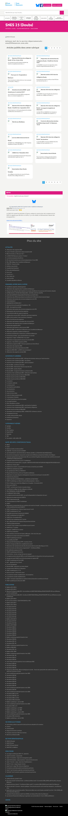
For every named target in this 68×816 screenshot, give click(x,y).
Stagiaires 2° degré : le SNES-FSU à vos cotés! (18, 337)
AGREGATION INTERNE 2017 (14, 303)
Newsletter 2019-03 (11, 611)
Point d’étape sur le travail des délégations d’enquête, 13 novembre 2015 (25, 483)
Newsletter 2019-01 (11, 607)
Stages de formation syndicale (14, 731)
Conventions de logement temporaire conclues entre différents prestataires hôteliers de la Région (31, 455)
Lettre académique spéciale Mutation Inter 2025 (18, 714)
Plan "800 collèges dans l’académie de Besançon (18, 262)
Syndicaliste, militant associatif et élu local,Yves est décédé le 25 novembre (25, 724)
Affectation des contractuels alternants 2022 (18, 348)
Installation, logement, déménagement (16, 287)
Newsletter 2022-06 (11, 675)
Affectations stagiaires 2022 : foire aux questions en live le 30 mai (23, 344)
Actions (8, 726)
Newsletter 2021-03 (11, 649)
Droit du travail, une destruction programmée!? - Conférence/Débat (23, 548)
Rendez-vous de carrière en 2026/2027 (16, 409)
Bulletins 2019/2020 (11, 625)
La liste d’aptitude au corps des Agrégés (16, 399)
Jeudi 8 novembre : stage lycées (14, 756)
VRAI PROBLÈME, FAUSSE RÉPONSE (16, 491)
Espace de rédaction (13, 814)
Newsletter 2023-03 (11, 681)
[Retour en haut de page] (6, 810)
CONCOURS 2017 (11, 301)
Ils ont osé (9, 272)
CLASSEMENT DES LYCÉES (13, 493)
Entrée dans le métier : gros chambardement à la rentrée (20, 336)
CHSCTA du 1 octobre (12, 527)
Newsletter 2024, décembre (13, 700)
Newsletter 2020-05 (11, 635)
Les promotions (10, 391)
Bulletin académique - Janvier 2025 (15, 702)
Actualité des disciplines (13, 268)
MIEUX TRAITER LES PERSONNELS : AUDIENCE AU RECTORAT (22, 479)
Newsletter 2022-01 (11, 657)
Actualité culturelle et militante (14, 280)
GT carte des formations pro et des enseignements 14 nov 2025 (22, 260)
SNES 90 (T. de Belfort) (12, 747)
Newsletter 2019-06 (11, 617)
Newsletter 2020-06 (11, 639)
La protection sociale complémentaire (16, 577)
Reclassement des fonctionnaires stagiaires (17, 311)
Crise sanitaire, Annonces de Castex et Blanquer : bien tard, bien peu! (24, 534)
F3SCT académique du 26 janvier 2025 (16, 581)
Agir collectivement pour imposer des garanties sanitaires (21, 521)
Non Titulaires (10, 430)
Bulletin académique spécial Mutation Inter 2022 (18, 653)
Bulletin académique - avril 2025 (14, 708)
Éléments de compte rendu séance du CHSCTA (18, 536)
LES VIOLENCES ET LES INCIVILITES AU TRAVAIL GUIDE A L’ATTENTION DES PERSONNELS (29, 453)
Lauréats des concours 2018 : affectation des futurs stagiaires (22, 315)
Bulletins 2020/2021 (11, 647)
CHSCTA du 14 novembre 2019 (14, 517)
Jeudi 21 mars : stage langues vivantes (16, 764)
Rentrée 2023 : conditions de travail (15, 365)
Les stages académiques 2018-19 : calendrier (18, 754)
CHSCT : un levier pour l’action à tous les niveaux (19, 487)
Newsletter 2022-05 (11, 668)
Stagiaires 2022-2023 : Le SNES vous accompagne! (19, 350)
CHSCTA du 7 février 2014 (13, 465)
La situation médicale (12, 383)
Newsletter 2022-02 (11, 659)
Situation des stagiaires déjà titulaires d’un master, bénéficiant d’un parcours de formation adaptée (31, 291)
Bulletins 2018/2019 (11, 619)
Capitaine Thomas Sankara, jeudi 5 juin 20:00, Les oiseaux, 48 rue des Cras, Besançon (27, 794)
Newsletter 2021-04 (11, 655)
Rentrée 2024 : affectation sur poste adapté (17, 566)
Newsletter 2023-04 (11, 683)
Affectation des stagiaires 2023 (14, 250)
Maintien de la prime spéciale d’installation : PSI (18, 305)
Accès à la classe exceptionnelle (14, 395)
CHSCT (8, 503)
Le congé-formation (12, 401)
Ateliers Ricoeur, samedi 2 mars (14, 778)
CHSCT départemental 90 (13, 499)
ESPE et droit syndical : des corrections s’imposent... (20, 317)
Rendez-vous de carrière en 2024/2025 (16, 379)
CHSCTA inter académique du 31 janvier (16, 519)
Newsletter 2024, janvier (12, 693)
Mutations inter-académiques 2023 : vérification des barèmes (22, 373)
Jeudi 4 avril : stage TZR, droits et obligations (18, 766)
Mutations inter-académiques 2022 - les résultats (19, 360)
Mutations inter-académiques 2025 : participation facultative (22, 405)
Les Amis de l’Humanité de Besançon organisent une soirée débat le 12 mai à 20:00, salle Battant (30, 796)
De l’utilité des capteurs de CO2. (14, 550)
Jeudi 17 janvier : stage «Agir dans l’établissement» (19, 762)
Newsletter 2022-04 (11, 665)
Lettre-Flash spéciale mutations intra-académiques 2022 (20, 661)
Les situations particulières (13, 387)
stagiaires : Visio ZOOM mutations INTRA (17, 342)
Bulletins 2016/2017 (11, 603)
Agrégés (9, 426)
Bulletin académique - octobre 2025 (15, 712)
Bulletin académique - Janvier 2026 (15, 718)
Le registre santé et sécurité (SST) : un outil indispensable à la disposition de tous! (27, 495)
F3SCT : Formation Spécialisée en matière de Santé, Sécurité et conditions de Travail (27, 579)
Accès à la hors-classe (12, 393)
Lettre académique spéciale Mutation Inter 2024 (18, 687)
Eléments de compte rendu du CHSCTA (16, 497)
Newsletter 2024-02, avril (13, 696)
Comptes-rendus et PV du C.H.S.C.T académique (19, 460)
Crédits (61, 806)
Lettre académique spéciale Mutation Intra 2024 (18, 692)
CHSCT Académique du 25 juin (14, 538)
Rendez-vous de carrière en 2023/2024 (16, 377)
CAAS (8, 447)
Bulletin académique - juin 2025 (14, 710)
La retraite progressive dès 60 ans (15, 258)
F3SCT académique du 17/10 (14, 570)
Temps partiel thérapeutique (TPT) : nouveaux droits (19, 542)
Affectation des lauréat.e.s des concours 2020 (18, 327)
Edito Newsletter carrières (13, 403)
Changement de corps (12, 413)
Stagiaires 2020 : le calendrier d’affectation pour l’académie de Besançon (25, 329)
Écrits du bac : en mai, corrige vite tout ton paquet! (19, 554)
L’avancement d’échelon (13, 397)
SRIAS (8, 445)
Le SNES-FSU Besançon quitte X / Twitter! (17, 256)
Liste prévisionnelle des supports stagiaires (17, 313)
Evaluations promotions (12, 417)
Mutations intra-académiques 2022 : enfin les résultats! (20, 362)
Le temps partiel (11, 385)
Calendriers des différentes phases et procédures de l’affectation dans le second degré (28, 297)
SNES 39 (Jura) (10, 743)
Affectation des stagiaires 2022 (14, 346)
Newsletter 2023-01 (11, 677)
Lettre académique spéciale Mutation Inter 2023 (18, 673)
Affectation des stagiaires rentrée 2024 (16, 352)
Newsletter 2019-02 (11, 609)
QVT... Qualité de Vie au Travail (14, 562)
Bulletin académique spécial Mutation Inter (17, 637)
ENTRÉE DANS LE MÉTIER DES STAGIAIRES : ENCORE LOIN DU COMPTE (25, 293)
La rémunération (11, 389)
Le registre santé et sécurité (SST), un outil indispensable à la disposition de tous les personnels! (30, 556)
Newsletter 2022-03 (11, 664)
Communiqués (10, 728)
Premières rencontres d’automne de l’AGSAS (18, 513)
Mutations (9, 419)
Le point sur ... (10, 274)
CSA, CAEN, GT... (11, 276)
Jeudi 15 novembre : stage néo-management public (19, 758)
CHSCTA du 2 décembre (12, 531)
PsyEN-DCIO (10, 432)
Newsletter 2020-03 (11, 629)
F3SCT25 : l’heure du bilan (13, 264)
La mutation (10, 381)
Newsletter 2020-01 (11, 627)
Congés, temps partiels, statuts (14, 415)
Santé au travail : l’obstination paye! (16, 572)
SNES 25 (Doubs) (11, 741)
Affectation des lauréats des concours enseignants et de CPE (22, 299)
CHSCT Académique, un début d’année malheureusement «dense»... (23, 481)
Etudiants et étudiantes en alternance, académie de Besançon (22, 333)
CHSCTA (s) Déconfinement (13, 523)
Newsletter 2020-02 (11, 631)
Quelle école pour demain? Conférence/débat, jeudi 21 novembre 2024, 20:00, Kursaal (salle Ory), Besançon (33, 784)
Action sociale (10, 278)
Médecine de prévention (13, 477)
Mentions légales (48, 806)
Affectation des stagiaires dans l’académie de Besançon (20, 289)
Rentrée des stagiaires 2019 (13, 325)
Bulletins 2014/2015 (11, 589)
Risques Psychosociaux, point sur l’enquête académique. (20, 473)
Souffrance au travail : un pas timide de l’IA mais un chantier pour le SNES (25, 467)
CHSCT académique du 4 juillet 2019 (15, 515)
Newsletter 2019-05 (11, 615)
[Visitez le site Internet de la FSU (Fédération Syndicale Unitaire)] (14, 811)
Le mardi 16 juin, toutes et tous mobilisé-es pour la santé (20, 525)
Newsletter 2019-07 (11, 621)
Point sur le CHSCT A (12, 485)
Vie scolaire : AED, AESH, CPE (14, 438)
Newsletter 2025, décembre (13, 716)
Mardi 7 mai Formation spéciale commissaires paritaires (20, 770)
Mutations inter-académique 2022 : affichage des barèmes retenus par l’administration (28, 358)
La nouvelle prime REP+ (12, 540)
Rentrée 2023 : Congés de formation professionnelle (20, 371)
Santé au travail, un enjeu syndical (15, 449)
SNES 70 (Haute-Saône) (12, 745)
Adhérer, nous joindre (12, 266)
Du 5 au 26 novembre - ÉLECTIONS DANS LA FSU (19, 600)
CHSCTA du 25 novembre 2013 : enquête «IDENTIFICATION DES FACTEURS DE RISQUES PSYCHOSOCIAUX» (33, 462)
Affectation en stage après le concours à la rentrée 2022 (20, 340)
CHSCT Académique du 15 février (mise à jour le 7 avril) (20, 509)
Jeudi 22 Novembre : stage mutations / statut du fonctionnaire (22, 760)
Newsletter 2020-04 (11, 633)
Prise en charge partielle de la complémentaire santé (19, 544)
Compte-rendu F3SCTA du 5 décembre (16, 568)
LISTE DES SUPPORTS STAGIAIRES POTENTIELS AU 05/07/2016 (22, 295)
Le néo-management (12, 564)
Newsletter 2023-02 (11, 679)
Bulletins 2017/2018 (11, 605)
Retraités (9, 434)
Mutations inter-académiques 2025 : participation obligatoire (22, 407)
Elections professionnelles (13, 735)
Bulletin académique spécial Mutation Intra (17, 645)
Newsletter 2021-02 (11, 643)
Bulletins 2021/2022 (11, 651)
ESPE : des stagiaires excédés (14, 307)
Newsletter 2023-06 (11, 689)
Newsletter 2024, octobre (13, 698)
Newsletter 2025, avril (12, 706)
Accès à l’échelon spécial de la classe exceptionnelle (19, 252)
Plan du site (55, 806)
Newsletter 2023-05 (11, 685)
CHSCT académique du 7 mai (14, 511)
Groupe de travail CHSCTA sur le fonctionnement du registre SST (22, 558)
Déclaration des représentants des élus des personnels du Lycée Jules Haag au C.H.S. (27, 546)
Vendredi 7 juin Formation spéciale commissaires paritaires (21, 772)
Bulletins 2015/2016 (11, 599)
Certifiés (9, 428)
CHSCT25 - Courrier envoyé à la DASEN (16, 451)
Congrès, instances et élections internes (16, 733)
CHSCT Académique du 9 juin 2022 (15, 560)
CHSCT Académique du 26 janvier (15, 552)
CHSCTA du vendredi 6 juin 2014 (15, 469)
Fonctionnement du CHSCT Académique (17, 501)
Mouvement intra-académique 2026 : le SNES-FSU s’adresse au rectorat (24, 411)
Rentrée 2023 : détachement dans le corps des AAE (19, 367)
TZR (8, 436)
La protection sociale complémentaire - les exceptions (20, 575)
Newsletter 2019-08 (11, 623)
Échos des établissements (13, 270)
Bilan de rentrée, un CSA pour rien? (15, 254)
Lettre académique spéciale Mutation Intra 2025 (18, 704)
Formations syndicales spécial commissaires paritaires (20, 768)
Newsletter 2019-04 (11, 613)
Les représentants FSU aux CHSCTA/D (16, 471)
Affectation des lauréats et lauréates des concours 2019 (20, 321)
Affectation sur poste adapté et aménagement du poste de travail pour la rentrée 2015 (28, 475)
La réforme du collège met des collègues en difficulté (19, 489)
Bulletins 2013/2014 (11, 587)
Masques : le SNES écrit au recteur (15, 529)
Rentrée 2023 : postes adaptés (14, 369)
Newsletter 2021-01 (11, 641)
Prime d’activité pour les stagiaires (15, 319)
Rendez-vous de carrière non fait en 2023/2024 (18, 375)
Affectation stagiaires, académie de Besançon (18, 331)
